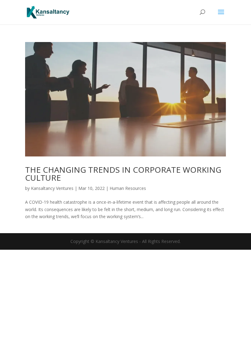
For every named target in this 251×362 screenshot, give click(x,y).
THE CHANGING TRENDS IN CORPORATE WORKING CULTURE (123, 173)
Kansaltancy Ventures (52, 188)
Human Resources (128, 188)
